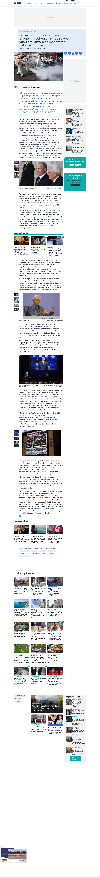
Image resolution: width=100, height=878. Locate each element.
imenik (67, 0)
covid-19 (51, 553)
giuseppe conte (35, 553)
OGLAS (50, 17)
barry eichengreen (25, 556)
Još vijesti (74, 758)
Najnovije (49, 3)
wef (27, 553)
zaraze (22, 553)
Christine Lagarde (35, 153)
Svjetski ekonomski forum (31, 324)
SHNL (59, 3)
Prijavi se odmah (75, 185)
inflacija (18, 698)
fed (42, 548)
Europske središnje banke (39, 144)
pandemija (43, 551)
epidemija (35, 551)
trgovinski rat (20, 695)
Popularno (38, 3)
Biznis (29, 3)
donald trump (28, 548)
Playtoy (73, 0)
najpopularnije (73, 697)
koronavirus (51, 551)
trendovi (18, 701)
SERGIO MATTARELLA (25, 551)
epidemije (44, 553)
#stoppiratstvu (70, 3)
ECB (21, 548)
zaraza (37, 548)
